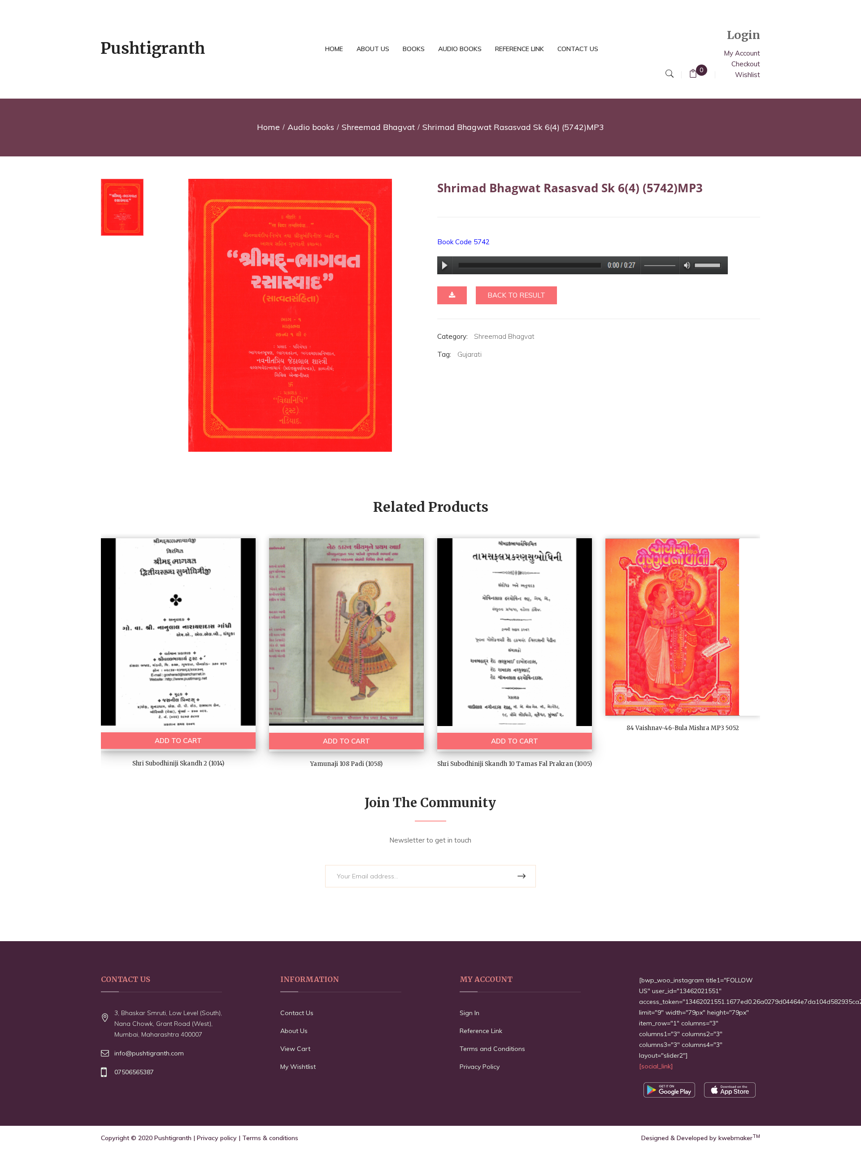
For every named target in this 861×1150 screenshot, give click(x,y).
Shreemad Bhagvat (378, 127)
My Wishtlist (298, 1067)
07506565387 (134, 1072)
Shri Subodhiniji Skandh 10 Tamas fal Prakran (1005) (514, 764)
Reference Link (481, 1031)
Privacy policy (217, 1138)
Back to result (516, 295)
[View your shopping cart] (693, 74)
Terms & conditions (270, 1138)
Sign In (469, 1013)
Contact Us (296, 1013)
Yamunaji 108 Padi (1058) (346, 764)
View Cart (295, 1049)
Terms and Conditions (492, 1049)
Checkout (745, 64)
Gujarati (469, 354)
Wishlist (747, 74)
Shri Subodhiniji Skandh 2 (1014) (178, 763)
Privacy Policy (480, 1067)
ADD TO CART (178, 740)
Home (268, 127)
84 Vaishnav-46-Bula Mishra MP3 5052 (682, 728)
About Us (294, 1031)
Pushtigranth (172, 1138)
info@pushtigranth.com (149, 1053)
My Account (742, 53)
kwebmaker (739, 1138)
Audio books (310, 127)
